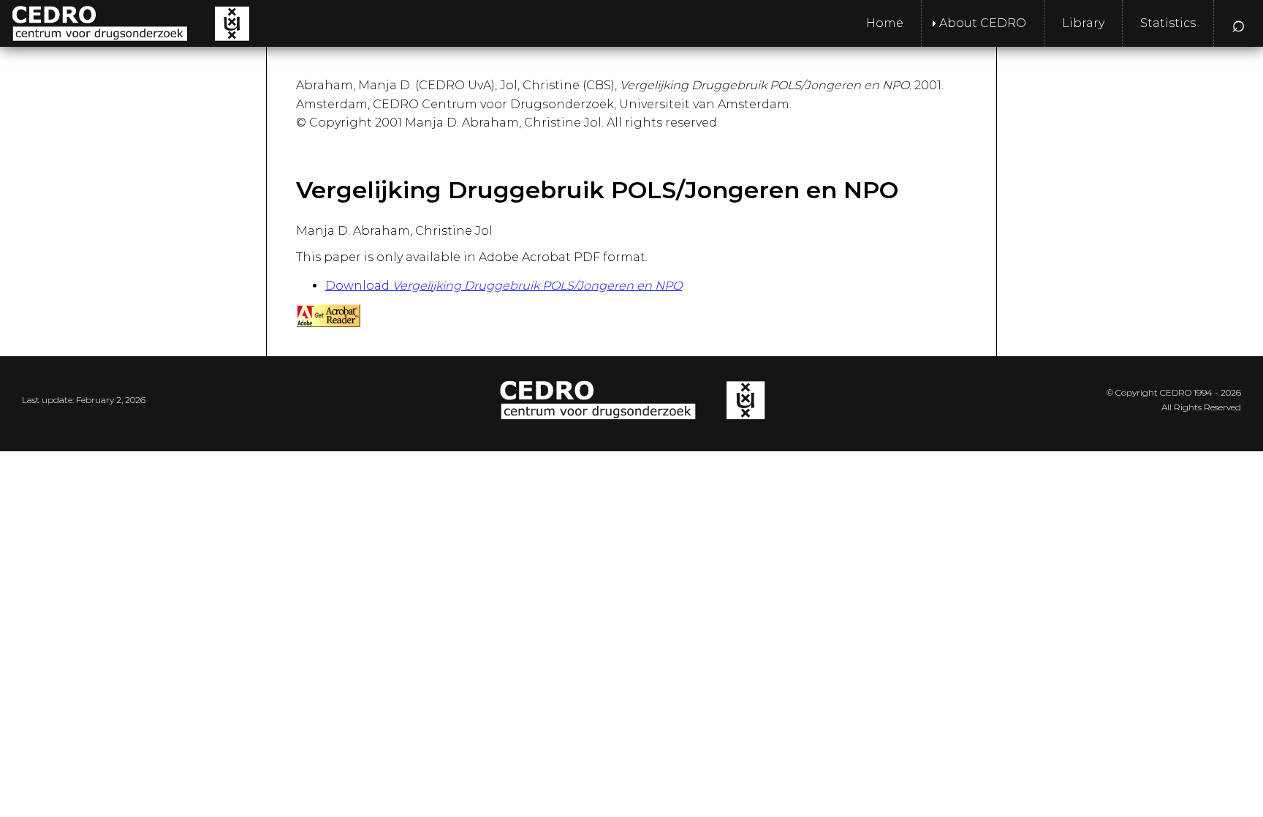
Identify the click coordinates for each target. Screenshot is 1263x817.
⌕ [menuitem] (1238, 23)
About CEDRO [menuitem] (982, 23)
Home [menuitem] (884, 23)
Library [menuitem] (1083, 23)
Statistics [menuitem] (1168, 23)
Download (503, 286)
